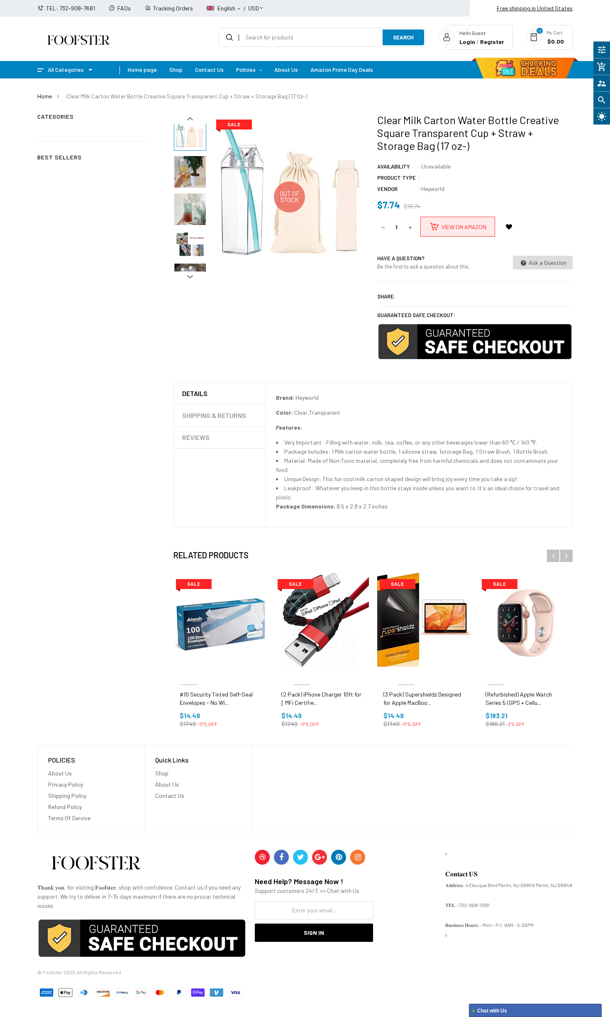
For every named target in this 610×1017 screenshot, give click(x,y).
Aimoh (189, 675)
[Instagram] (357, 857)
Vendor (387, 189)
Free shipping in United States (535, 8)
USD (253, 4)
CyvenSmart (301, 675)
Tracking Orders (173, 8)
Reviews (196, 437)
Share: (386, 296)
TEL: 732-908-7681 (70, 8)
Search (403, 37)
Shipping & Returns (214, 415)
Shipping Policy (67, 795)
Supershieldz (406, 675)
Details (194, 393)
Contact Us (169, 795)
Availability (393, 166)
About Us (60, 773)
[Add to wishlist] (509, 227)
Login (467, 41)
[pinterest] (338, 857)
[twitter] (300, 857)
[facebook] (281, 857)
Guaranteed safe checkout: (416, 315)
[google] (319, 857)
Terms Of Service (69, 817)
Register (492, 41)
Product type (396, 177)
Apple (496, 675)
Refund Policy (65, 806)
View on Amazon (464, 226)
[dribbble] (262, 857)
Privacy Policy (65, 784)
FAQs (124, 8)
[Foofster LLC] (95, 864)
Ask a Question (546, 262)
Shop (161, 773)
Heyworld (432, 188)
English (227, 8)
